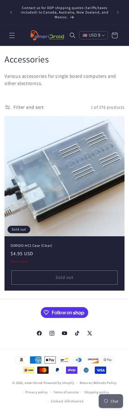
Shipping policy (96, 392)
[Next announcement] (117, 12)
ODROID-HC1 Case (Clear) (31, 245)
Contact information (67, 401)
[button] (12, 35)
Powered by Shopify (59, 383)
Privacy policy (37, 392)
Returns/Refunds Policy (98, 383)
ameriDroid (34, 383)
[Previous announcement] (11, 12)
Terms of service (66, 392)
